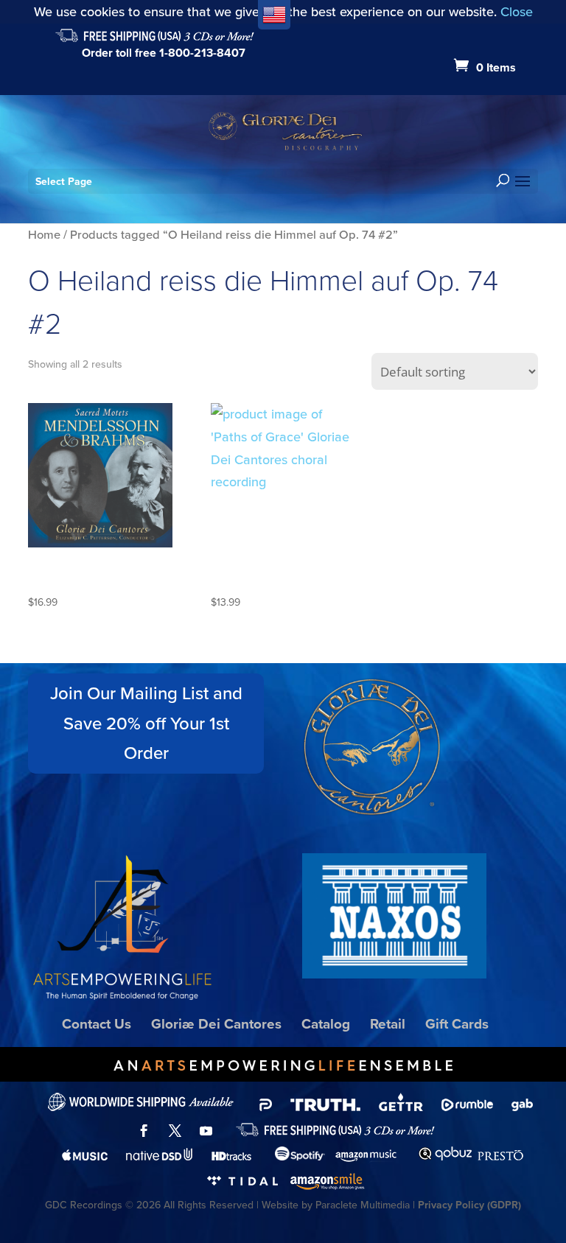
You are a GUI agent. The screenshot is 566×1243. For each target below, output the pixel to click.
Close (516, 11)
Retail (387, 1023)
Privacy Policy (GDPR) (469, 1205)
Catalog (325, 1023)
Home (44, 234)
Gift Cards (457, 1023)
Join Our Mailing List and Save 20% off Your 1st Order (146, 723)
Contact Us (96, 1023)
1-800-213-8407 (202, 52)
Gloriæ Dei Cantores (216, 1023)
